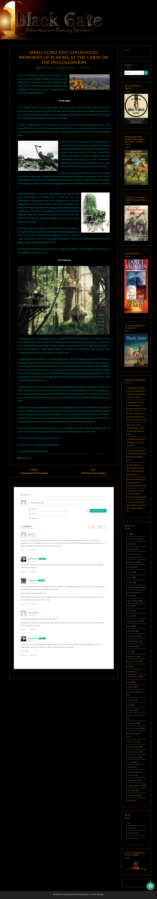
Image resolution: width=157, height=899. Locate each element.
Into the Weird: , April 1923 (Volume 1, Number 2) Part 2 (136, 394)
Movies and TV (131, 661)
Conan (128, 577)
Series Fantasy (131, 747)
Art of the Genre (132, 539)
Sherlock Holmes (133, 752)
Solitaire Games (132, 757)
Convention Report (133, 587)
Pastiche (129, 700)
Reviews (129, 710)
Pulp (128, 705)
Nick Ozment (70, 68)
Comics (129, 572)
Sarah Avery (32, 580)
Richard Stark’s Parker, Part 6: (135, 471)
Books (128, 567)
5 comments (84, 68)
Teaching (129, 767)
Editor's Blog (131, 601)
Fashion (129, 611)
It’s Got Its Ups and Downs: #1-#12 (136, 405)
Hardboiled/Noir (132, 641)
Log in (128, 823)
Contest (129, 582)
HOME (126, 50)
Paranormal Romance (134, 692)
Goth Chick (130, 631)
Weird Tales (130, 790)
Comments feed (132, 833)
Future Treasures (132, 621)
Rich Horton (131, 723)
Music (128, 666)
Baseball (129, 544)
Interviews (130, 646)
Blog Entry (25, 458)
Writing (129, 800)
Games (129, 626)
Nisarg (100, 894)
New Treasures (132, 676)
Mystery (129, 671)
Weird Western (132, 795)
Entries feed (131, 828)
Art (127, 534)
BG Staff (129, 549)
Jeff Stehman (33, 613)
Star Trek (129, 762)
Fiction (129, 616)
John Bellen (130, 439)
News (128, 682)
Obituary (129, 687)
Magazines (130, 656)
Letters (129, 651)
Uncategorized (132, 780)
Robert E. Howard (133, 728)
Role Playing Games (134, 733)
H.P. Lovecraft (131, 636)
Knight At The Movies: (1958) (135, 442)
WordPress (84, 894)
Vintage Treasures (133, 785)
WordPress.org (132, 838)
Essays (128, 606)
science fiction (132, 742)
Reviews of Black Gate (134, 715)
